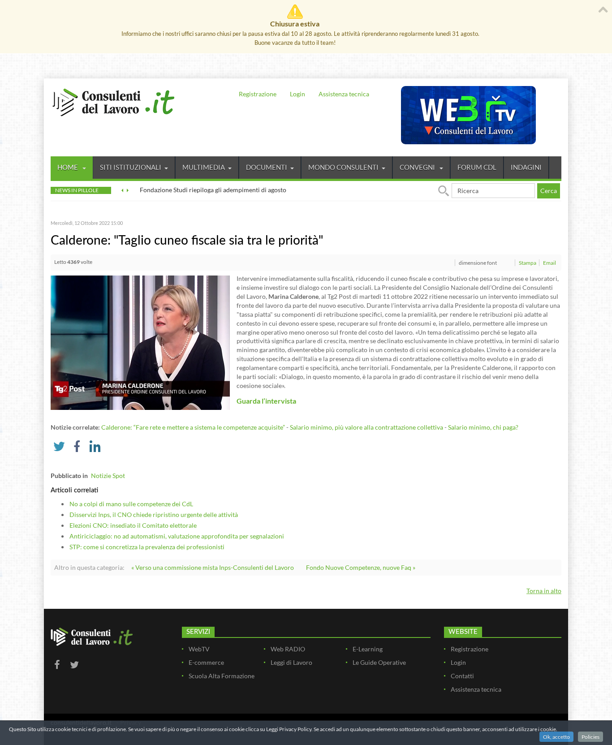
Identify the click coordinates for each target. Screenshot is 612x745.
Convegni (418, 167)
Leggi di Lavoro (291, 662)
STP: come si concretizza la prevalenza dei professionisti (146, 547)
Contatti (462, 676)
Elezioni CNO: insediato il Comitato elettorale (133, 525)
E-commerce (206, 662)
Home (68, 167)
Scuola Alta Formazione (221, 676)
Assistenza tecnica (344, 94)
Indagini (526, 167)
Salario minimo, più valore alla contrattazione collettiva (366, 427)
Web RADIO (288, 649)
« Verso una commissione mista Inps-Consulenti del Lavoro (212, 567)
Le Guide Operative (379, 662)
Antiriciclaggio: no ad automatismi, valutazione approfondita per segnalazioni (176, 536)
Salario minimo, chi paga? (483, 427)
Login (297, 94)
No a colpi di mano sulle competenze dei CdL (131, 504)
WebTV (199, 649)
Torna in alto (543, 590)
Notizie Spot (108, 475)
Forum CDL (476, 167)
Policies (590, 736)
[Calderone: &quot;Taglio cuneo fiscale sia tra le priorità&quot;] (140, 342)
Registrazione (257, 94)
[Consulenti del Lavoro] (113, 101)
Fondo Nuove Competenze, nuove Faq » (360, 567)
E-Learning (368, 649)
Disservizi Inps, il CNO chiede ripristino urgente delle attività (153, 514)
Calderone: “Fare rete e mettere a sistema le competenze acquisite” (193, 427)
